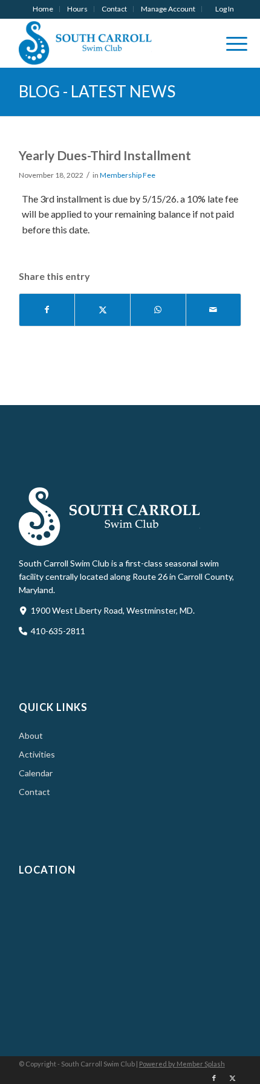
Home (43, 8)
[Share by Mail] (213, 309)
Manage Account (168, 8)
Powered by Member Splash (182, 1064)
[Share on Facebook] (47, 309)
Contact (114, 8)
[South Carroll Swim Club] (108, 43)
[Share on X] (102, 309)
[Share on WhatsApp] (158, 309)
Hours (77, 8)
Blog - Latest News (97, 91)
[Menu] (230, 43)
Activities (37, 754)
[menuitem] (43, 9)
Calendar (36, 773)
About (31, 735)
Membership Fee (127, 175)
